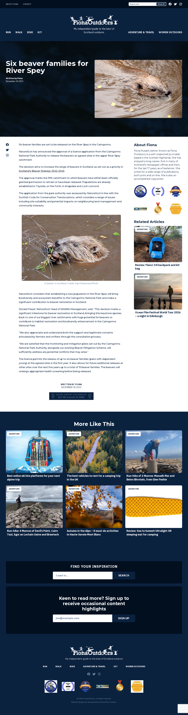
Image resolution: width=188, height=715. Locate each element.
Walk (18, 32)
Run (8, 32)
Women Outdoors (170, 32)
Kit (40, 32)
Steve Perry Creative (108, 702)
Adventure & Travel (141, 32)
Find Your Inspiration (94, 566)
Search (161, 4)
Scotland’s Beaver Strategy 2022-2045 (41, 171)
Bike (30, 32)
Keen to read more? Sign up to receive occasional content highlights (94, 604)
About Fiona (12, 4)
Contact (27, 4)
